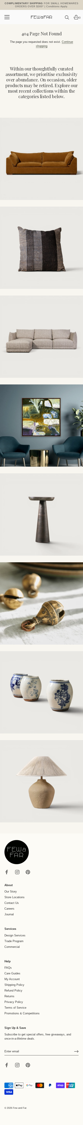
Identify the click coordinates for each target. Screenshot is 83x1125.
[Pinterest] (28, 871)
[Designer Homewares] (41, 425)
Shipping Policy (14, 984)
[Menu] (7, 17)
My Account (12, 979)
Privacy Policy (13, 1002)
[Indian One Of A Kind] (41, 603)
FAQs (8, 967)
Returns (9, 996)
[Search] (67, 19)
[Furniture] (41, 337)
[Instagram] (17, 871)
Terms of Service (15, 1007)
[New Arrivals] (41, 248)
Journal (9, 914)
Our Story (10, 891)
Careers (9, 908)
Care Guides (12, 973)
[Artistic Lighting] (41, 781)
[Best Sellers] (41, 159)
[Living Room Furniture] (41, 514)
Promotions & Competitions (22, 1013)
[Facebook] (6, 871)
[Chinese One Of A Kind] (41, 692)
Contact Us (11, 903)
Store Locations (14, 897)
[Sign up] (76, 1051)
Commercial (12, 946)
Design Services (14, 935)
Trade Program (13, 941)
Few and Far (19, 1108)
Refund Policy (13, 990)
